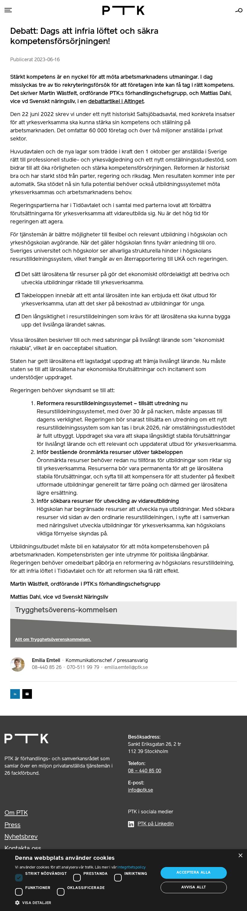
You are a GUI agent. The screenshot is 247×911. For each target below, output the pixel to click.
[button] (84, 902)
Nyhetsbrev (21, 837)
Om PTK (16, 813)
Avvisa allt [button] (193, 887)
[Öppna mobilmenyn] (8, 10)
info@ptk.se (140, 790)
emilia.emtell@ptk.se (126, 668)
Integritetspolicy (131, 867)
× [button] (240, 855)
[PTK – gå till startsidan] (123, 10)
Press (12, 825)
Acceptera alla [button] (194, 872)
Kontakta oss (23, 849)
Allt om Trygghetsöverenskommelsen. (53, 639)
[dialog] (123, 880)
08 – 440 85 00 (144, 771)
